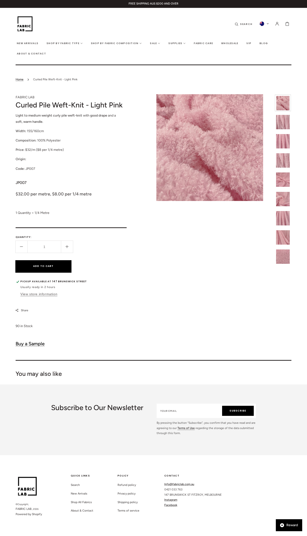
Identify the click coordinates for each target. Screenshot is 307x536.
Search (75, 485)
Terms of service (128, 510)
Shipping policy (128, 502)
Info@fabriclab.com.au (179, 484)
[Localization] (264, 23)
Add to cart (43, 266)
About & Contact (82, 510)
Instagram (170, 499)
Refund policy (127, 485)
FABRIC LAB (23, 509)
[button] (244, 23)
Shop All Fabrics (81, 502)
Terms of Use (186, 428)
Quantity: (24, 237)
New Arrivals (79, 493)
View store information (38, 294)
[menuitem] (27, 43)
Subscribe (238, 410)
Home (20, 79)
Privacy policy (127, 493)
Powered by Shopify (29, 514)
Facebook (170, 505)
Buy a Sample (30, 344)
